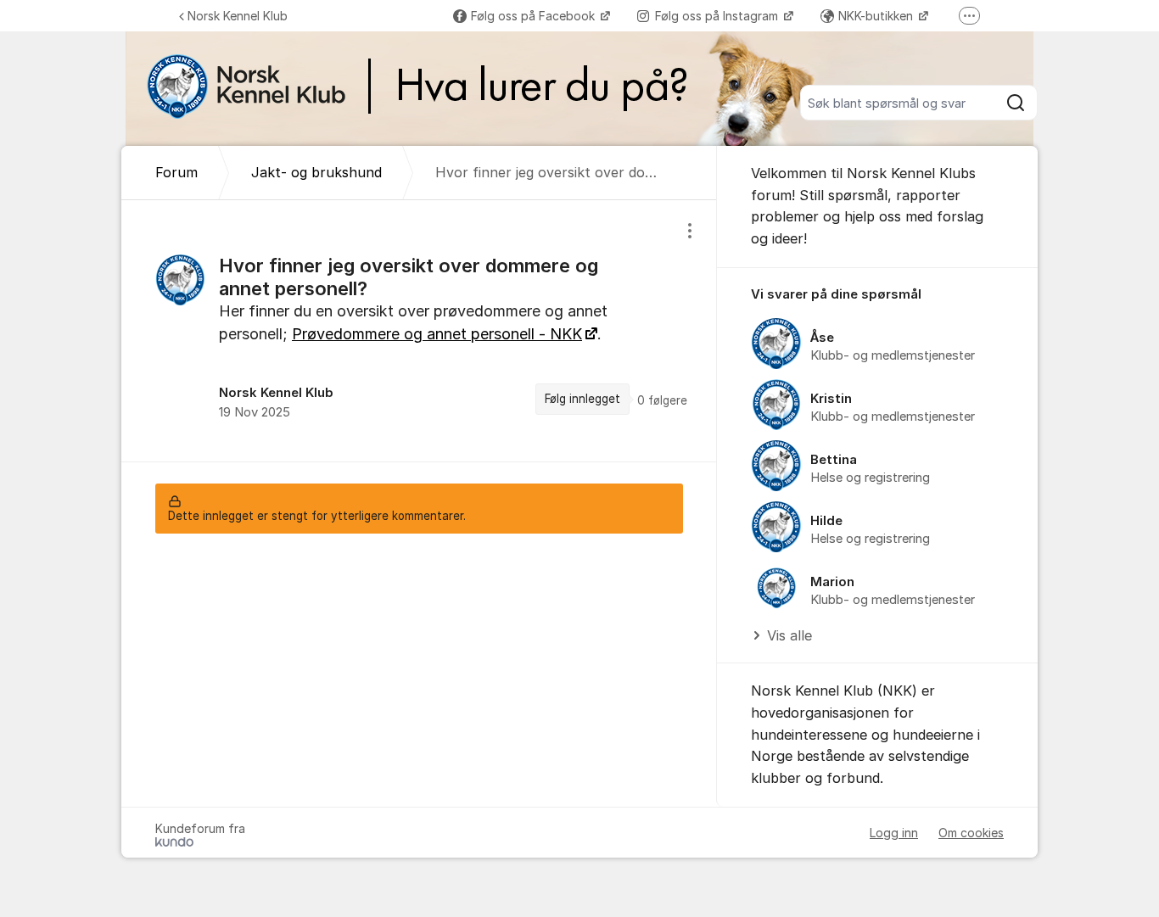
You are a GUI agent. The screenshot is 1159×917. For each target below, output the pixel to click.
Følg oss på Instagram (718, 15)
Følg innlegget (582, 398)
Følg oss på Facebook (534, 15)
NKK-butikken (877, 15)
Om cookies (971, 832)
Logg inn (894, 832)
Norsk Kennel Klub (238, 15)
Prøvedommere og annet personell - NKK (437, 334)
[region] (419, 330)
